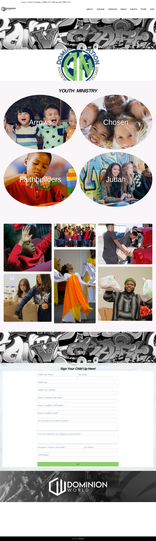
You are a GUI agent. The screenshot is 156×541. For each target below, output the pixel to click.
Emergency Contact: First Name (51, 447)
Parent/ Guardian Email (47, 413)
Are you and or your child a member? (53, 420)
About (90, 9)
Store (143, 9)
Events (133, 9)
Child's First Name (45, 374)
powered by (78, 538)
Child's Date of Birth (46, 390)
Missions (112, 9)
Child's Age (42, 382)
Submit (78, 464)
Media (123, 9)
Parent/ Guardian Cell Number (50, 405)
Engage (101, 9)
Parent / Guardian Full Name (49, 397)
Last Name (82, 374)
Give (152, 9)
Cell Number (42, 455)
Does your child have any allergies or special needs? (59, 434)
